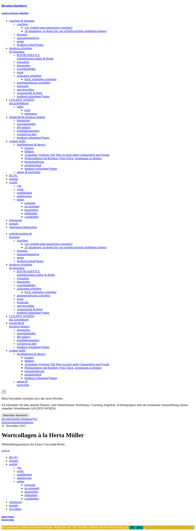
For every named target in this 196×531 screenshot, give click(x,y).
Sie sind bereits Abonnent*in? (20, 419)
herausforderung (34, 371)
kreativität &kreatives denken (19, 324)
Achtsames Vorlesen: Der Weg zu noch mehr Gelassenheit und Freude (66, 364)
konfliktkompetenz (28, 340)
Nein (139, 527)
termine (13, 460)
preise (20, 257)
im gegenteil (31, 488)
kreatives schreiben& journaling (20, 266)
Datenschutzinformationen (17, 422)
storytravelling (25, 305)
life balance (24, 336)
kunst (20, 299)
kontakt (13, 505)
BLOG (13, 457)
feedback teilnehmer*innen (33, 312)
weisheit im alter (27, 343)
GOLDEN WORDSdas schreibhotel (21, 318)
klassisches (23, 281)
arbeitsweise (24, 478)
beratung (22, 250)
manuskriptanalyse (28, 254)
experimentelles (26, 285)
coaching (22, 240)
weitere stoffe (17, 350)
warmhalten (31, 498)
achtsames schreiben (29, 288)
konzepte (29, 484)
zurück (6, 450)
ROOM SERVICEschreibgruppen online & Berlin (36, 273)
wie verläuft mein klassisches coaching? (48, 244)
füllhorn (29, 360)
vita (19, 467)
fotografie (23, 302)
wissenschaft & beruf (29, 309)
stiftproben (30, 495)
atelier (20, 481)
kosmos (29, 357)
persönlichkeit (32, 374)
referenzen (15, 502)
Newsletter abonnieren (15, 415)
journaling (23, 278)
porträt (13, 464)
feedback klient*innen (30, 261)
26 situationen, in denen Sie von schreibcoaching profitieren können (65, 247)
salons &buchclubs (23, 383)
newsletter (15, 509)
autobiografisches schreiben (33, 295)
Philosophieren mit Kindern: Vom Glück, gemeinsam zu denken (63, 367)
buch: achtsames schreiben (40, 292)
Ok (132, 527)
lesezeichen (31, 491)
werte (20, 471)
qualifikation (24, 474)
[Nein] (144, 528)
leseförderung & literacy (31, 354)
